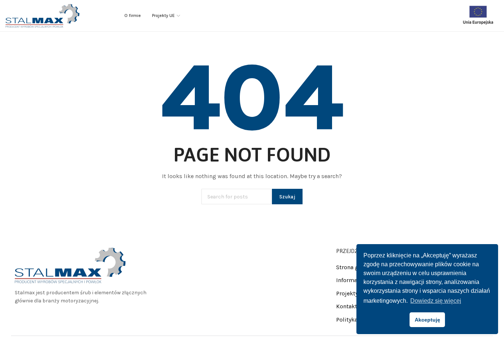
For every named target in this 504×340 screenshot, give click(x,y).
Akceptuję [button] (427, 320)
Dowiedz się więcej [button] (435, 301)
